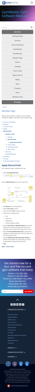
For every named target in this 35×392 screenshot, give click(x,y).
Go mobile (10, 332)
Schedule (17, 67)
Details (5, 129)
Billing (17, 80)
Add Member (17, 49)
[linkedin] (17, 305)
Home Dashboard (17, 45)
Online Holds (11, 145)
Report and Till (17, 75)
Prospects (17, 88)
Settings (18, 102)
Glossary (17, 41)
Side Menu (6, 156)
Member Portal (17, 97)
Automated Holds (13, 147)
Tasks (17, 84)
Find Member (17, 54)
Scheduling (11, 343)
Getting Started (17, 36)
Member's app (11, 319)
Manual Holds (12, 139)
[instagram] (11, 305)
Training (5, 159)
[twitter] (14, 305)
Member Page (17, 58)
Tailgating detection (13, 340)
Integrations (11, 338)
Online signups (12, 330)
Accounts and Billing (9, 122)
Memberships (7, 131)
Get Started (28, 291)
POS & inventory (12, 322)
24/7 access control (13, 314)
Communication (8, 126)
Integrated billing (12, 317)
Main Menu (17, 32)
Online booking (12, 327)
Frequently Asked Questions (11, 161)
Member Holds (10, 134)
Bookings (6, 124)
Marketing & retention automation (17, 335)
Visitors (17, 62)
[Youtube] (20, 305)
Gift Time (8, 152)
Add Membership (10, 154)
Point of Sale (17, 71)
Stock (17, 93)
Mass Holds (11, 149)
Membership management (15, 325)
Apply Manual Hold (16, 142)
